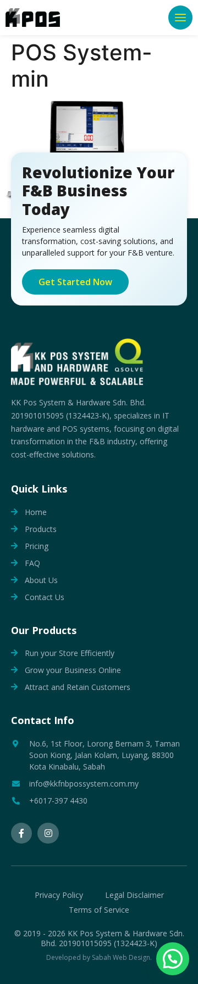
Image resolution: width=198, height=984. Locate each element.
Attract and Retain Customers (77, 687)
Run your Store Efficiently (69, 653)
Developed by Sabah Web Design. (99, 957)
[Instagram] (47, 833)
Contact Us (44, 597)
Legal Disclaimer (134, 895)
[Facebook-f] (21, 833)
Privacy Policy (59, 895)
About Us (41, 580)
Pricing (36, 546)
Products (41, 529)
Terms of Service (99, 909)
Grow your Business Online (73, 670)
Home (36, 512)
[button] (180, 17)
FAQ (32, 563)
